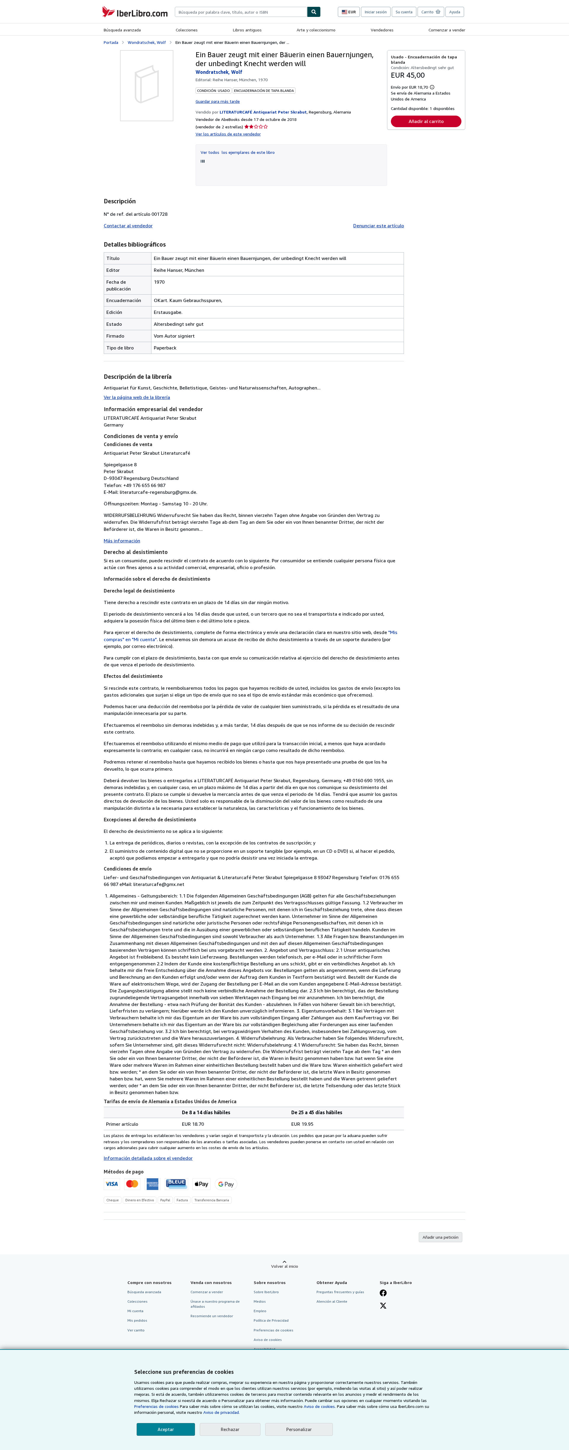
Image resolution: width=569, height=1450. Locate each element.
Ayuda (454, 11)
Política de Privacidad (271, 1320)
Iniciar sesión (376, 11)
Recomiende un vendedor (212, 1316)
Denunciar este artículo (378, 226)
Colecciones (187, 29)
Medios (260, 1301)
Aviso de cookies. (320, 1406)
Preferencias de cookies (156, 1406)
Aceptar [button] (166, 1429)
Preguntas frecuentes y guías (340, 1292)
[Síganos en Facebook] (383, 1293)
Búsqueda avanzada (122, 29)
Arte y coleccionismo (316, 29)
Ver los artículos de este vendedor (228, 133)
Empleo (260, 1311)
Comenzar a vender (447, 29)
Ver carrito (136, 1330)
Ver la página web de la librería (137, 397)
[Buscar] (313, 12)
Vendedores (382, 29)
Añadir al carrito (426, 121)
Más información (122, 541)
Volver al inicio (284, 1266)
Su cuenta (404, 11)
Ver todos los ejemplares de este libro (238, 152)
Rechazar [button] (230, 1429)
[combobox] (241, 12)
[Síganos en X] (383, 1306)
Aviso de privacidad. (221, 1412)
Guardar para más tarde (218, 101)
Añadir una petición (440, 1237)
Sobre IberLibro (266, 1292)
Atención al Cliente (332, 1301)
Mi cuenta (135, 1311)
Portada (111, 42)
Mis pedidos (137, 1320)
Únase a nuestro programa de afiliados (215, 1304)
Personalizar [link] (299, 1429)
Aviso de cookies (268, 1339)
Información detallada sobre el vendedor (148, 1158)
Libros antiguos (247, 29)
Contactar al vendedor (128, 226)
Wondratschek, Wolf (147, 42)
